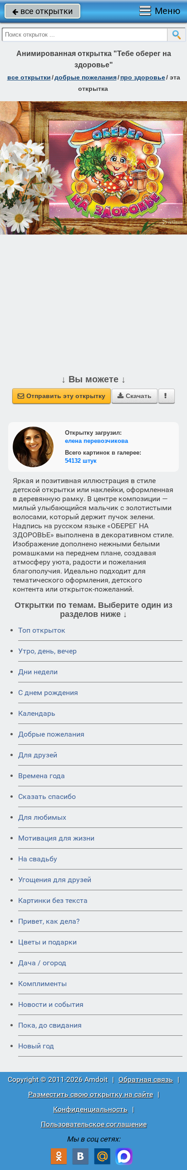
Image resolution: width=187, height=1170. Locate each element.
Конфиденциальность (90, 1109)
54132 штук (81, 460)
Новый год (36, 1046)
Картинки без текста (53, 900)
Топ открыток (41, 630)
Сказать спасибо (47, 796)
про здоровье (142, 77)
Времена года (41, 775)
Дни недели (38, 671)
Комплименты (42, 983)
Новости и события (51, 1004)
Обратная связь (145, 1079)
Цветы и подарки (47, 942)
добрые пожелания (85, 77)
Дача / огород (42, 963)
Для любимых (42, 817)
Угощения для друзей (54, 879)
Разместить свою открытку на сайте (90, 1094)
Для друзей (37, 755)
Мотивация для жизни (56, 838)
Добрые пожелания (51, 734)
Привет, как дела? (49, 921)
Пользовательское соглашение (94, 1124)
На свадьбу (37, 859)
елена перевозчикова (96, 440)
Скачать (135, 395)
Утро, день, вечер (47, 651)
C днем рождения (48, 692)
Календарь (36, 713)
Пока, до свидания (50, 1025)
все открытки (42, 11)
